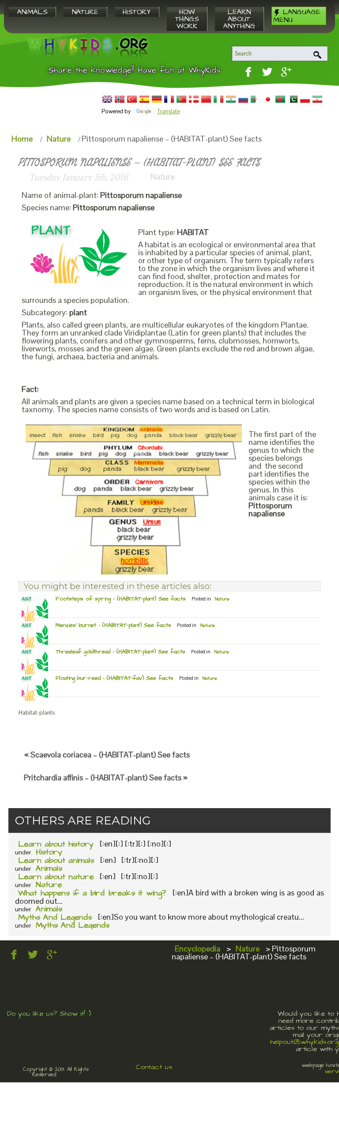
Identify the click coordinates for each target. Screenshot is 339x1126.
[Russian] (243, 99)
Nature (59, 139)
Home (22, 139)
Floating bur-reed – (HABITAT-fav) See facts (114, 678)
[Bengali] (280, 99)
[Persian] (317, 99)
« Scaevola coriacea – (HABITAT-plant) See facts (107, 754)
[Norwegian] (119, 99)
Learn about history (56, 844)
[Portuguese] (181, 99)
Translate (168, 111)
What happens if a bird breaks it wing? (92, 893)
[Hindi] (231, 99)
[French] (169, 99)
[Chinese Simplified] (206, 99)
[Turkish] (132, 99)
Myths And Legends (55, 917)
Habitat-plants (37, 712)
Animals (49, 868)
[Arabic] (255, 99)
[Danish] (194, 99)
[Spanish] (144, 99)
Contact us (154, 1067)
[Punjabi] (293, 99)
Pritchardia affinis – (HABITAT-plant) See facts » (106, 777)
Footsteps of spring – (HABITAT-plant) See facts (121, 599)
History (49, 852)
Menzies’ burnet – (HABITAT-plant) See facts (113, 625)
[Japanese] (268, 99)
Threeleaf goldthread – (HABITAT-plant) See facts (120, 652)
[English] (107, 99)
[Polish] (305, 99)
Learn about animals (56, 860)
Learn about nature (56, 876)
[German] (157, 99)
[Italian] (218, 99)
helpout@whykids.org (304, 1042)
